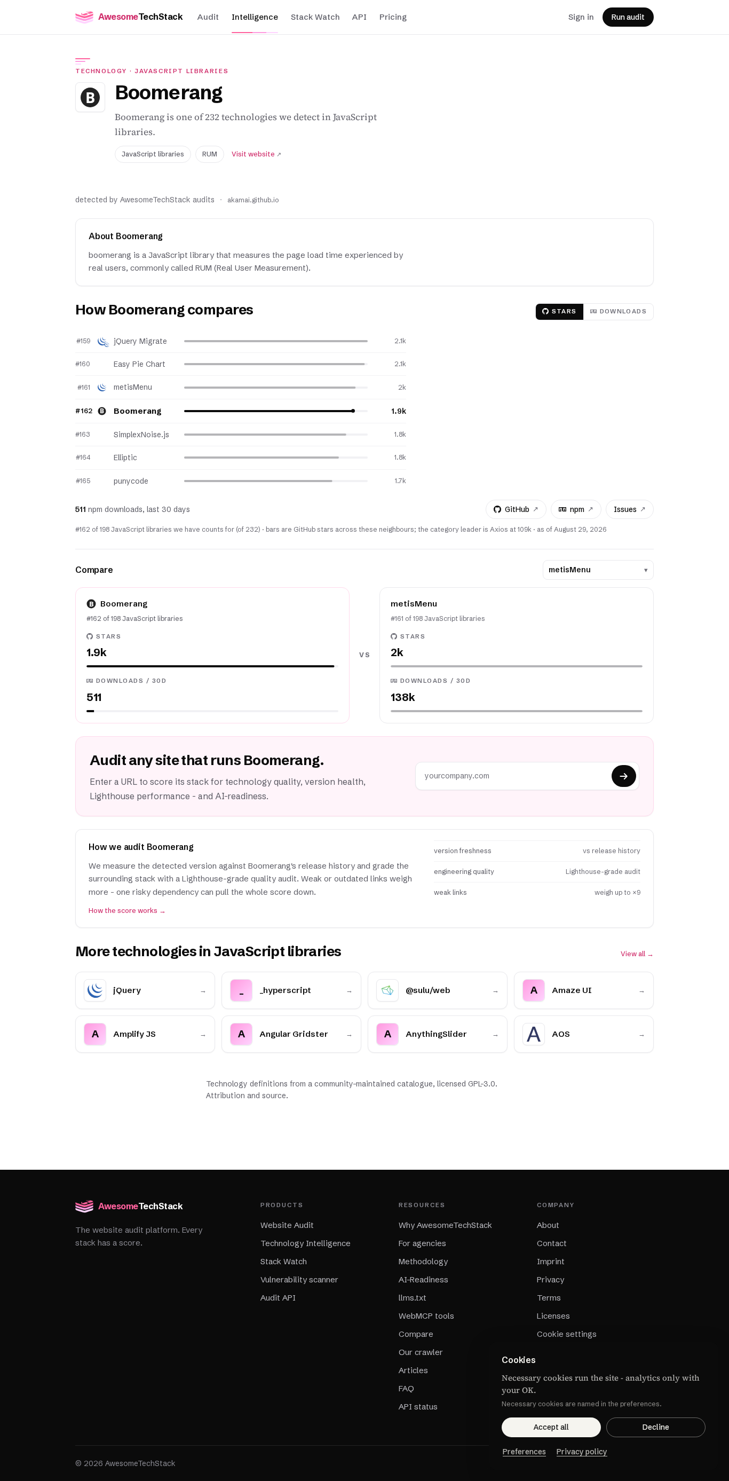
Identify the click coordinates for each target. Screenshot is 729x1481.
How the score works (127, 911)
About (548, 1225)
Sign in (581, 17)
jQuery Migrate (140, 341)
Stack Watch (315, 17)
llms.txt (412, 1298)
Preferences (524, 1451)
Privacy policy (582, 1451)
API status (418, 1406)
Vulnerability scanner (299, 1279)
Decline (656, 1427)
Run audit (628, 17)
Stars (564, 311)
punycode (131, 481)
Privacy (550, 1279)
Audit (208, 17)
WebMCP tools (426, 1316)
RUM (209, 154)
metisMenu (133, 387)
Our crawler (421, 1352)
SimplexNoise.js (141, 434)
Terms (549, 1298)
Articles (413, 1370)
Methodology (423, 1261)
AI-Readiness (423, 1279)
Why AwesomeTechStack (445, 1225)
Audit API (278, 1298)
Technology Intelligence (305, 1243)
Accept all (551, 1427)
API (359, 17)
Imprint (551, 1261)
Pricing (393, 17)
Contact (552, 1243)
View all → (637, 954)
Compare (416, 1334)
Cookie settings (567, 1334)
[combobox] (594, 570)
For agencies (422, 1243)
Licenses (553, 1316)
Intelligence (255, 17)
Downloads (623, 311)
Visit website (256, 154)
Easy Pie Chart (139, 364)
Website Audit (287, 1225)
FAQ (406, 1388)
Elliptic (125, 457)
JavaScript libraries (181, 71)
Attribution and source (246, 1095)
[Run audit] (624, 776)
